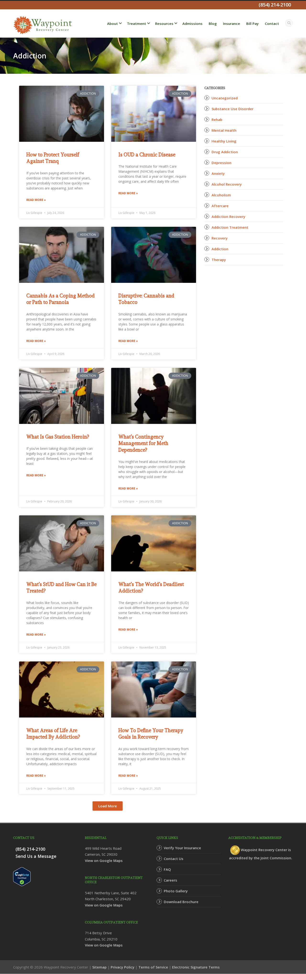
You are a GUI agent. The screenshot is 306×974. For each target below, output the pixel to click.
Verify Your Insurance (182, 847)
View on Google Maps (104, 860)
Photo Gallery (176, 891)
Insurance (231, 23)
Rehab (217, 119)
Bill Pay (252, 23)
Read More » (36, 200)
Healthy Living (224, 141)
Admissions (192, 23)
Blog (213, 23)
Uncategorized (225, 98)
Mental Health (224, 130)
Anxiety (218, 173)
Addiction (220, 248)
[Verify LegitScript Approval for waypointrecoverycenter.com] (22, 876)
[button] (108, 806)
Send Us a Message (36, 856)
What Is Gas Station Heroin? (57, 437)
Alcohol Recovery (227, 184)
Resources (164, 23)
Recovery (220, 238)
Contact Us (173, 858)
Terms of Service (153, 967)
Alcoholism (221, 195)
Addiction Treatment (230, 227)
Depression (221, 162)
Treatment (136, 23)
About (112, 23)
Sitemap (99, 967)
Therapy (219, 259)
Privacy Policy (122, 967)
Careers (170, 880)
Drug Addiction (225, 151)
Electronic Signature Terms (196, 967)
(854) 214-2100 (30, 849)
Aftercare (220, 205)
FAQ (167, 869)
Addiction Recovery (228, 216)
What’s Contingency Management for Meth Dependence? (143, 443)
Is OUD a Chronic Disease (146, 155)
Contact (272, 23)
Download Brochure (181, 901)
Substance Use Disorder (232, 108)
